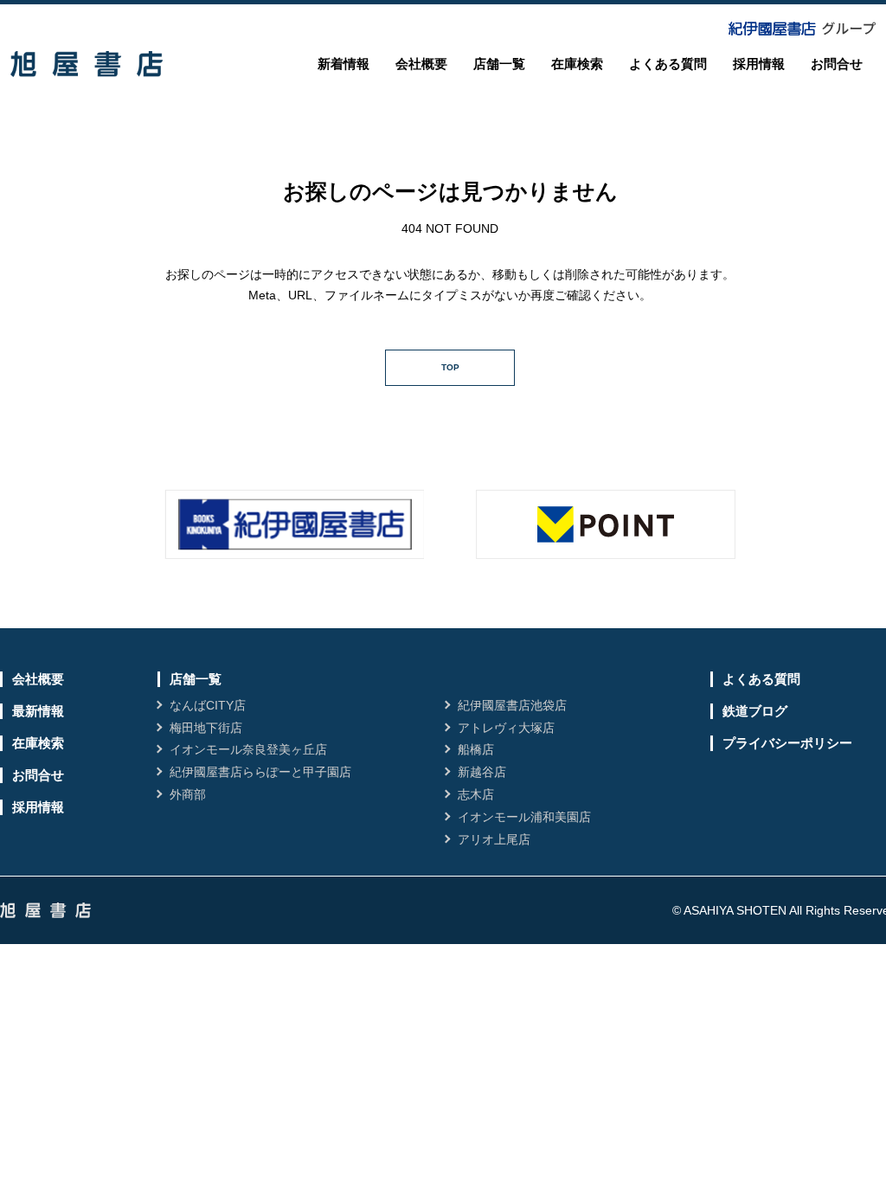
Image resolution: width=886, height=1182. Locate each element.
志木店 (476, 794)
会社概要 (421, 63)
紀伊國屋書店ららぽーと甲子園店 (260, 772)
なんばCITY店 (208, 705)
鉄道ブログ (754, 710)
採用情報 (759, 63)
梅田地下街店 (206, 728)
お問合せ (837, 63)
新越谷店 (482, 772)
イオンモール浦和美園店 (524, 817)
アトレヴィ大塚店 (506, 728)
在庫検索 (577, 63)
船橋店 (476, 749)
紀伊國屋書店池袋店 (512, 705)
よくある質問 (668, 63)
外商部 (188, 794)
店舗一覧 (499, 63)
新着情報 (343, 63)
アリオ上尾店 (494, 839)
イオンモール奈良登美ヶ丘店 (248, 749)
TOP (450, 367)
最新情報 (38, 710)
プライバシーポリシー (787, 743)
